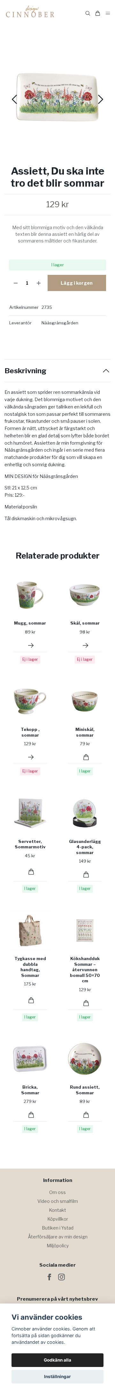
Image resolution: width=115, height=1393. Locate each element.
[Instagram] (61, 1277)
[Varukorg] (98, 13)
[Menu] (108, 13)
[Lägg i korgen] (86, 757)
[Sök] (88, 13)
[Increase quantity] (38, 283)
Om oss (57, 1192)
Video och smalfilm (57, 1201)
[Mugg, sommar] (30, 645)
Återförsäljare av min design (58, 1236)
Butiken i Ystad (57, 1227)
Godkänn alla (57, 1360)
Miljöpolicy (58, 1245)
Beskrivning (25, 371)
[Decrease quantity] (15, 283)
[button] (100, 99)
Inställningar (57, 1376)
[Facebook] (49, 1277)
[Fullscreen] (57, 97)
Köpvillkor (57, 1219)
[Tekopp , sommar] (30, 757)
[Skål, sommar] (85, 645)
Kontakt (57, 1210)
